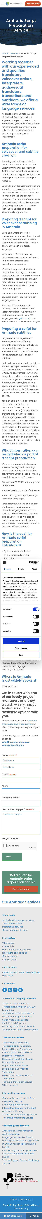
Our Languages (10, 956)
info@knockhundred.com (16, 742)
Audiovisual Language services (18, 920)
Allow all (21, 641)
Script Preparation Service (15, 1020)
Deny (21, 655)
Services (14, 53)
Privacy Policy (21, 1208)
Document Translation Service (17, 1059)
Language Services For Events (17, 1137)
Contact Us (8, 946)
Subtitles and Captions (14, 1023)
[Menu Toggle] (2, 3)
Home (5, 53)
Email (9, 774)
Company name (10, 797)
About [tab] (34, 569)
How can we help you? (18, 809)
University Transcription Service (18, 1026)
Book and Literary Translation (17, 1049)
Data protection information (16, 949)
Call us (35, 1216)
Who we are (8, 943)
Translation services (12, 923)
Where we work (10, 1085)
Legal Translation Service (15, 1065)
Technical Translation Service (17, 1082)
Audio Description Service (15, 1003)
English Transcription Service (16, 1016)
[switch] (36, 616)
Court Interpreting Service (15, 1104)
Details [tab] (21, 569)
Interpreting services (12, 926)
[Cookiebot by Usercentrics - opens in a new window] (29, 562)
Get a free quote (21, 889)
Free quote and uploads (14, 952)
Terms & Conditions (28, 1205)
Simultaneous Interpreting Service (19, 1114)
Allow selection (21, 648)
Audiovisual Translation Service (18, 1013)
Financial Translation (12, 1062)
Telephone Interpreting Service (17, 1117)
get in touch (25, 318)
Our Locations (9, 959)
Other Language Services (15, 930)
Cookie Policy (9, 1205)
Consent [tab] (7, 569)
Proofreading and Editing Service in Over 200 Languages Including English (20, 1153)
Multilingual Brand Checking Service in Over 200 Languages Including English (20, 1144)
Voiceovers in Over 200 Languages (20, 1029)
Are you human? (10, 838)
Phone (5, 786)
